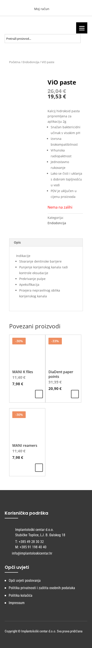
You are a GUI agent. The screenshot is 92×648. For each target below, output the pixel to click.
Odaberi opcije (39, 394)
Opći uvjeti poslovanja (25, 580)
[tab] (46, 242)
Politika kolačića (20, 595)
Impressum (17, 603)
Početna (14, 62)
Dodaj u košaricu (75, 394)
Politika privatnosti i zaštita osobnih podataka (42, 588)
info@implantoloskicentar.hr (32, 553)
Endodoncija (31, 62)
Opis (17, 242)
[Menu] (81, 27)
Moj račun (41, 9)
